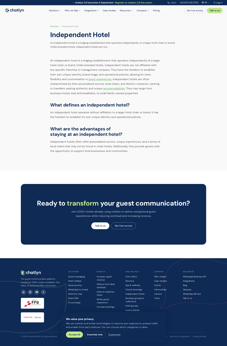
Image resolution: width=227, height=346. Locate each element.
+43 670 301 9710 (184, 2)
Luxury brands (132, 310)
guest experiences (100, 79)
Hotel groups (132, 305)
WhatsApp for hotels (78, 289)
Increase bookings (106, 307)
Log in (219, 2)
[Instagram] (30, 292)
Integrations (90, 10)
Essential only (95, 334)
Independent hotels (135, 294)
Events (157, 285)
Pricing (156, 10)
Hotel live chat (75, 294)
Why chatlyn (160, 276)
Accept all (74, 334)
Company (142, 10)
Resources (125, 10)
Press (157, 298)
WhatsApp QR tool (192, 294)
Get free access (195, 10)
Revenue (130, 281)
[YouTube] (36, 292)
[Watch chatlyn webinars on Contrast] (43, 292)
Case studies (109, 10)
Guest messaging (76, 276)
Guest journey (75, 285)
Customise (114, 334)
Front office (131, 276)
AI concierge (74, 302)
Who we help (71, 10)
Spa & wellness (133, 285)
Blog (185, 285)
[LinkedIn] (23, 292)
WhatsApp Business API (194, 276)
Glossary (54, 26)
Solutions (53, 10)
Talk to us (214, 10)
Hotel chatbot (74, 281)
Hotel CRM (73, 298)
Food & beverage (134, 289)
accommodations (114, 88)
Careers (158, 294)
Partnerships (160, 289)
